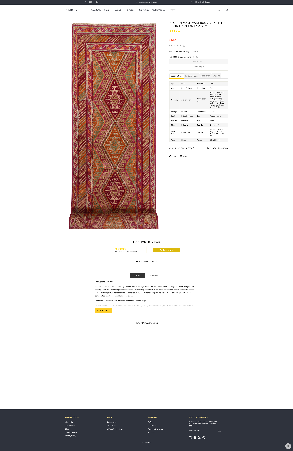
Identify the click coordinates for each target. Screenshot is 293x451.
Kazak (104, 289)
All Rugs (96, 10)
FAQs (150, 422)
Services (144, 10)
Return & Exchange (155, 429)
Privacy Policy (70, 436)
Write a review (166, 250)
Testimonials (70, 425)
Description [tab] (205, 76)
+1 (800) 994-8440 (218, 148)
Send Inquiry (199, 66)
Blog (67, 429)
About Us (69, 422)
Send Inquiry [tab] (193, 76)
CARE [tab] (137, 275)
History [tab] (154, 275)
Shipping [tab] (216, 76)
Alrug (71, 10)
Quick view (84, 385)
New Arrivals (111, 422)
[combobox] (195, 10)
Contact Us (158, 10)
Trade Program (71, 432)
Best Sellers (111, 425)
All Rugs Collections (115, 429)
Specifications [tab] (176, 76)
